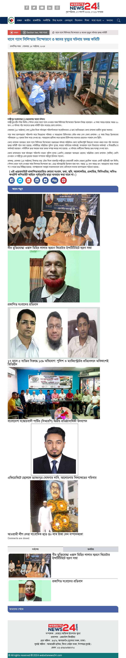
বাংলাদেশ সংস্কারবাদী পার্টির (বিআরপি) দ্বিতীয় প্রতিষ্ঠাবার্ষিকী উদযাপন (47, 421)
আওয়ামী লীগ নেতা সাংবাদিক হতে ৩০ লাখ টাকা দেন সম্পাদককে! (45, 534)
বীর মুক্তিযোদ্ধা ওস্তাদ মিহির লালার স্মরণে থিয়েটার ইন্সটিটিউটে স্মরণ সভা (50, 248)
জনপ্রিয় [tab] (91, 549)
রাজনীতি (37, 20)
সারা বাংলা (96, 20)
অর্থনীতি (46, 20)
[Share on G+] (28, 180)
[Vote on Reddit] (45, 180)
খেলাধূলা (69, 20)
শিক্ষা (87, 20)
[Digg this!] (54, 180)
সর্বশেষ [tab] (35, 549)
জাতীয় (28, 20)
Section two (32, 32)
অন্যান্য (109, 20)
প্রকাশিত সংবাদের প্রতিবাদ (23, 304)
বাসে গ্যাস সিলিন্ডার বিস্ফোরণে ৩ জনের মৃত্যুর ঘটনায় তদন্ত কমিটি (54, 39)
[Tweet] (20, 180)
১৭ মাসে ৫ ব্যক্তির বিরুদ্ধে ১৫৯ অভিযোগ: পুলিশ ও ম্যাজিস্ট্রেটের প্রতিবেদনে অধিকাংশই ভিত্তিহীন (58, 362)
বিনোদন (78, 20)
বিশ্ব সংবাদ (57, 20)
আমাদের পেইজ (16, 609)
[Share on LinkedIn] (37, 180)
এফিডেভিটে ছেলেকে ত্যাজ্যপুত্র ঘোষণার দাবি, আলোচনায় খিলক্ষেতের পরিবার (52, 478)
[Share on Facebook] (11, 180)
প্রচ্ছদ (19, 20)
